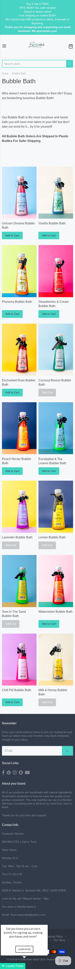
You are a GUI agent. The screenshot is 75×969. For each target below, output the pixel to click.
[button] (29, 966)
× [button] (46, 922)
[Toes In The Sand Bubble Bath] (19, 581)
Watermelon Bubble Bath (55, 611)
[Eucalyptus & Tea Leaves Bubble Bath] (55, 428)
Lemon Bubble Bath (52, 537)
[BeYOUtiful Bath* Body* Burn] (37, 46)
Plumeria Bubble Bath (17, 301)
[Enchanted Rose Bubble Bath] (19, 350)
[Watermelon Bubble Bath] (55, 581)
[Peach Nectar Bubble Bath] (19, 428)
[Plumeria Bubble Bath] (19, 271)
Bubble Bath (19, 73)
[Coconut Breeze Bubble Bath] (55, 350)
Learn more (24, 949)
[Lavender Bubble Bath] (19, 507)
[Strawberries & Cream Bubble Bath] (55, 271)
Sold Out (47, 392)
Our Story (59, 940)
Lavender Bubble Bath (17, 537)
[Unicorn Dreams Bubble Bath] (19, 193)
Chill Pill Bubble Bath (16, 690)
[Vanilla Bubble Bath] (55, 193)
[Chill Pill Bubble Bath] (19, 660)
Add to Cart (12, 235)
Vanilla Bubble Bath (52, 223)
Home (5, 73)
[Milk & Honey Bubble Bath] (55, 660)
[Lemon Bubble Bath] (55, 507)
